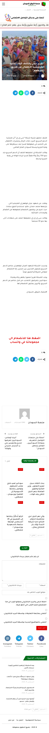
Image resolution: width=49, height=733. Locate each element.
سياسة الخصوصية (33, 720)
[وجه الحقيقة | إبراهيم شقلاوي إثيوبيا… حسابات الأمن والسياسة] (41, 668)
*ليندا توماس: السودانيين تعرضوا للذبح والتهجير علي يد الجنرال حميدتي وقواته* (13, 443)
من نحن (11, 720)
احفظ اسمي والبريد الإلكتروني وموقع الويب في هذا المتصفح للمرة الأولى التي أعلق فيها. (25, 603)
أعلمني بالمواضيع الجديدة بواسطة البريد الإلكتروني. (24, 622)
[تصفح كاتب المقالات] (24, 414)
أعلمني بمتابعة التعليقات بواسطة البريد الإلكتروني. (25, 614)
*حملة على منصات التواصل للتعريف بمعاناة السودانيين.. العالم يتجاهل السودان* (35, 443)
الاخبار (41, 58)
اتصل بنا (19, 720)
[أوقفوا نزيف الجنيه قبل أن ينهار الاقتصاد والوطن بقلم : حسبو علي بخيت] (41, 702)
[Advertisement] (25, 115)
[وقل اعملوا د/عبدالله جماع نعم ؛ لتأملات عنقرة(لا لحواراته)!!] (41, 680)
